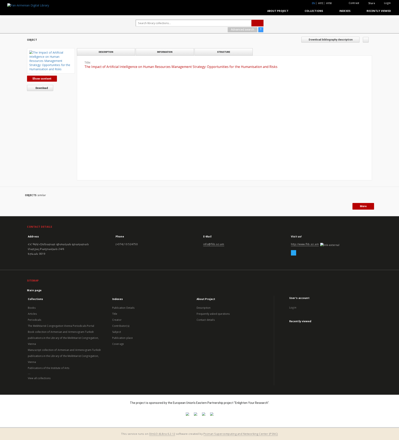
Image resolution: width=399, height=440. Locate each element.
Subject (116, 332)
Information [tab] (164, 51)
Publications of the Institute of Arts (48, 368)
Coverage (118, 344)
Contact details (206, 320)
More (363, 206)
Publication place (122, 338)
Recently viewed (379, 11)
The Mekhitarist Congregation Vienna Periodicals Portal (61, 326)
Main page (34, 290)
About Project (277, 11)
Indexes (345, 11)
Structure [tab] (223, 51)
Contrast (354, 3)
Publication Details (123, 308)
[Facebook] (293, 253)
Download (41, 88)
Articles (32, 314)
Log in (293, 307)
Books (32, 308)
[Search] (257, 23)
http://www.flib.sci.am (305, 244)
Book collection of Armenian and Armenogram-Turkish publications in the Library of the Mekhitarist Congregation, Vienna (63, 338)
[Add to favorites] (366, 40)
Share (371, 3)
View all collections (39, 378)
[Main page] (254, 10)
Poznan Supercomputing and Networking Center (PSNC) (240, 434)
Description (204, 308)
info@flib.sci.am (213, 244)
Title (114, 314)
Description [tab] (106, 51)
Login (387, 3)
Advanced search (242, 29)
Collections (314, 11)
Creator (117, 320)
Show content (42, 78)
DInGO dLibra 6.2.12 (162, 434)
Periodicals (34, 320)
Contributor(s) (120, 326)
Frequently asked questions (213, 314)
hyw (329, 3)
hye (320, 3)
